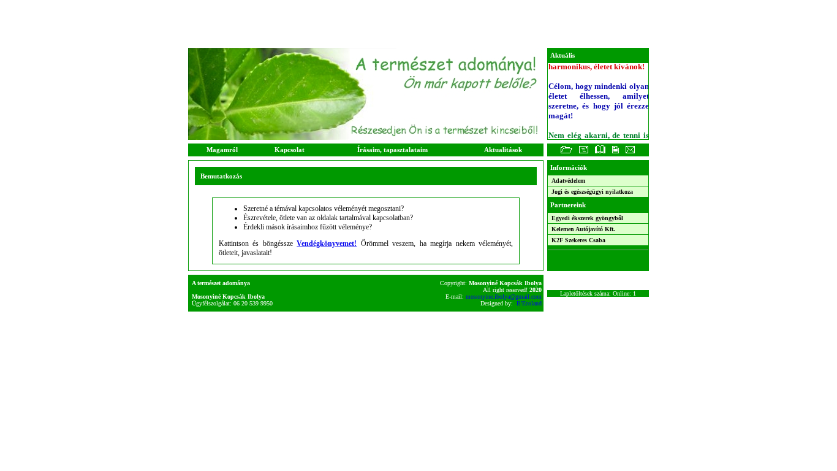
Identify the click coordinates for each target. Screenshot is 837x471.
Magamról (222, 150)
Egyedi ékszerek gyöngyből (586, 218)
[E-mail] (630, 152)
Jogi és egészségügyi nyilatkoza (591, 191)
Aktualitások (503, 150)
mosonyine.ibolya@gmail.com (504, 296)
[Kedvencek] (566, 152)
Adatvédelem (567, 180)
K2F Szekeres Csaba (577, 240)
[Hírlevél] (615, 152)
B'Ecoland (530, 303)
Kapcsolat (290, 150)
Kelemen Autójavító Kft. (582, 229)
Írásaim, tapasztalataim (392, 150)
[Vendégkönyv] (599, 152)
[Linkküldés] (583, 152)
